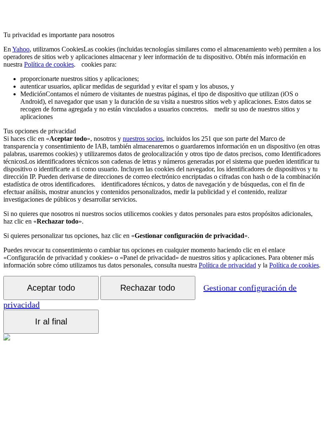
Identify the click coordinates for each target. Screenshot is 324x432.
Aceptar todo (51, 287)
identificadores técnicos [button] (162, 169)
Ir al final (51, 321)
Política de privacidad (227, 265)
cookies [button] (162, 57)
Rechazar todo (147, 287)
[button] (78, 64)
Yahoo (21, 49)
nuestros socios (143, 138)
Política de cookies (49, 64)
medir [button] (165, 101)
